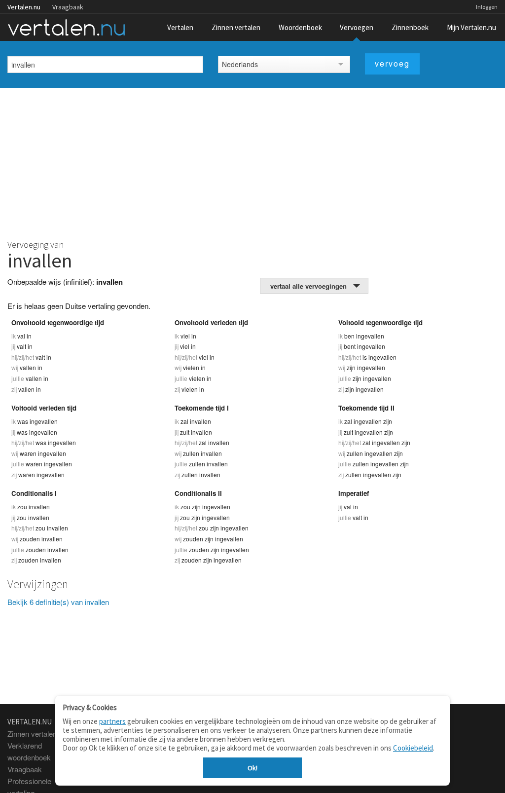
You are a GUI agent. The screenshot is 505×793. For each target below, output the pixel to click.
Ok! (252, 767)
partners (112, 721)
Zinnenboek (410, 27)
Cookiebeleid (413, 748)
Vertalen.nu (23, 6)
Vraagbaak (67, 6)
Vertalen (180, 27)
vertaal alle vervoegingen (308, 286)
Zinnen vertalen (236, 27)
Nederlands (240, 64)
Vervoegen (356, 27)
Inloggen (487, 6)
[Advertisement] (252, 162)
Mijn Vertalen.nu (471, 27)
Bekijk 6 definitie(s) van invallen (58, 602)
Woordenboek (300, 27)
